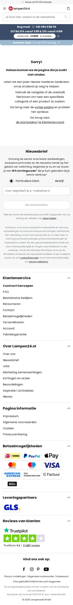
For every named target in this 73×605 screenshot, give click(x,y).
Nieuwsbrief (11, 360)
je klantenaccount (51, 122)
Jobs (6, 366)
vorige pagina (44, 107)
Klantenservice (17, 277)
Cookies (8, 428)
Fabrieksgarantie (15, 334)
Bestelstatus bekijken (17, 298)
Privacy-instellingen (15, 576)
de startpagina (26, 122)
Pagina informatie (19, 408)
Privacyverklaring (15, 434)
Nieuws (7, 397)
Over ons (9, 354)
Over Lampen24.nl (19, 346)
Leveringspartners (20, 497)
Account (9, 328)
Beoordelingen (13, 384)
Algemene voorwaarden (20, 422)
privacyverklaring (38, 261)
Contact (9, 310)
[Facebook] (26, 569)
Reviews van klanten (21, 520)
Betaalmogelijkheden (17, 316)
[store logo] (21, 8)
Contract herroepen (18, 286)
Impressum (11, 416)
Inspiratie (9, 391)
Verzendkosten (13, 322)
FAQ (6, 292)
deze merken (49, 218)
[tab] (36, 306)
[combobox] (36, 17)
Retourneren (12, 304)
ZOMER (34, 36)
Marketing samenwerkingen (22, 372)
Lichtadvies (25, 391)
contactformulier (29, 257)
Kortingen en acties (16, 378)
